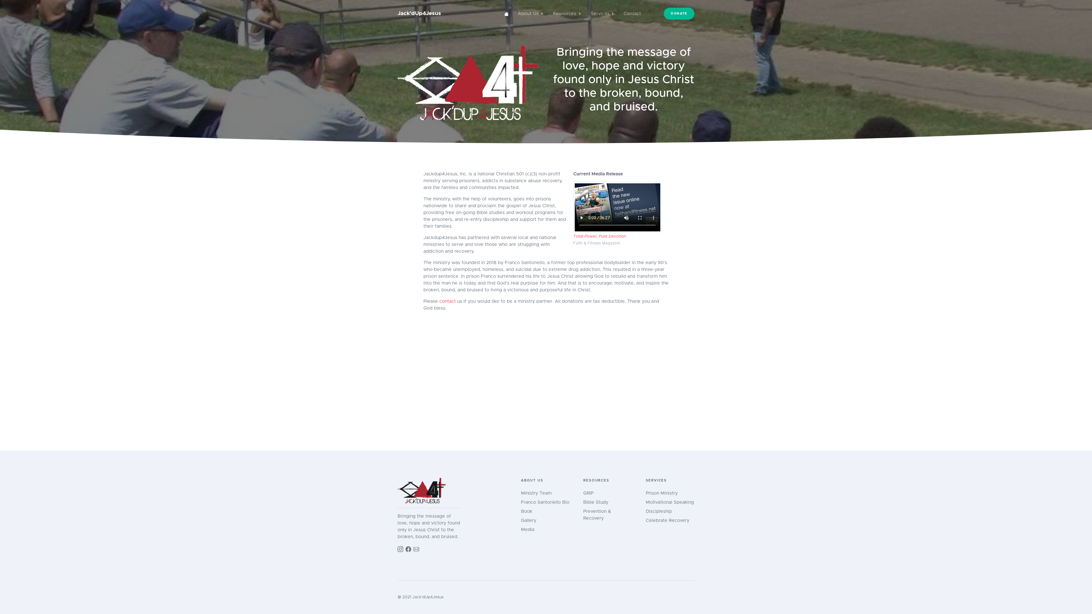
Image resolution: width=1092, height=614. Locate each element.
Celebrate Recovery (667, 520)
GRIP (588, 493)
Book (526, 511)
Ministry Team (536, 493)
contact (447, 301)
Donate (679, 13)
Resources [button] (564, 13)
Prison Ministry (662, 493)
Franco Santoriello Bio (545, 502)
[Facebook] (408, 549)
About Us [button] (528, 13)
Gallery (528, 520)
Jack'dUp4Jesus (419, 13)
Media (527, 529)
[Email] (416, 549)
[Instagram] (400, 549)
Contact (632, 13)
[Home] (506, 13)
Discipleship (659, 511)
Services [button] (600, 13)
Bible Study (595, 502)
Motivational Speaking (670, 502)
